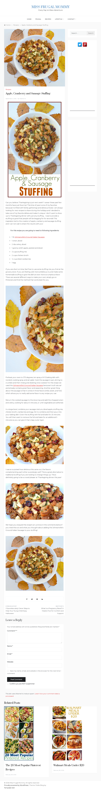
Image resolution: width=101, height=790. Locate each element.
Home (29, 19)
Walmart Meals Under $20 (68, 765)
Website (10, 662)
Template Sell (9, 788)
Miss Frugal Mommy (50, 7)
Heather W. (23, 98)
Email (9, 654)
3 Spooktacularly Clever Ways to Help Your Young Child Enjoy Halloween (18, 610)
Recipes (48, 19)
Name (10, 646)
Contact (71, 19)
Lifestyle (58, 19)
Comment (11, 631)
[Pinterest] (85, 44)
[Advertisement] (82, 81)
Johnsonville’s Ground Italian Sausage (30, 237)
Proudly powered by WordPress (16, 785)
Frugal (38, 19)
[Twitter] (80, 44)
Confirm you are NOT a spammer (22, 684)
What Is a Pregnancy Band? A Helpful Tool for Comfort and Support (52, 610)
